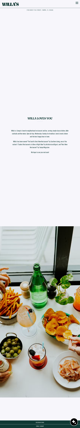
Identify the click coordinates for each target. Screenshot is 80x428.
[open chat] (74, 422)
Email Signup (40, 426)
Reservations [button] (40, 422)
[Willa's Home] (11, 4)
